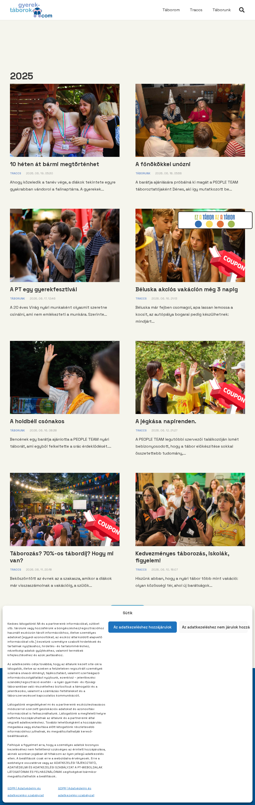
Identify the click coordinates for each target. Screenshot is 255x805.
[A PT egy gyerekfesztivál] (65, 212)
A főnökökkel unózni (163, 164)
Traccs (15, 173)
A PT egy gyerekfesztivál (43, 289)
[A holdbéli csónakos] (65, 344)
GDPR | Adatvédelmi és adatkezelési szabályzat (25, 791)
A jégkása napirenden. (165, 421)
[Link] (31, 9)
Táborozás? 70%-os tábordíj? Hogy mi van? (62, 557)
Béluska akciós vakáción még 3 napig (186, 289)
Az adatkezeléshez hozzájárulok (143, 627)
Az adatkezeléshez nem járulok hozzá (215, 627)
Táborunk (142, 173)
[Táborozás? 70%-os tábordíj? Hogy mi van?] (65, 476)
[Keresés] (242, 10)
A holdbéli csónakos (37, 421)
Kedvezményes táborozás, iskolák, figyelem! (182, 557)
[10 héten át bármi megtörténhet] (65, 87)
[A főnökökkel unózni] (190, 87)
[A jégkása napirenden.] (190, 344)
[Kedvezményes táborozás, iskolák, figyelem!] (190, 476)
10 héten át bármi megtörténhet (54, 164)
